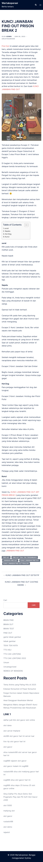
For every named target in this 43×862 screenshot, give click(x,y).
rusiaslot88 (8, 821)
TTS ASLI (7, 650)
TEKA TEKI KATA (10, 645)
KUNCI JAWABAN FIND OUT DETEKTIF (22, 575)
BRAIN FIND (8, 620)
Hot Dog (8, 234)
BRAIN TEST (8, 628)
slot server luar (24, 752)
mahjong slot (9, 811)
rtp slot (10, 741)
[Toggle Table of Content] (25, 225)
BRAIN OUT (8, 624)
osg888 (25, 766)
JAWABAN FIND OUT (15, 550)
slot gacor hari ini (17, 736)
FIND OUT (6, 557)
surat (6, 228)
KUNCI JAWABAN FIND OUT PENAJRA (16, 563)
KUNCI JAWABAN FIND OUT (29, 560)
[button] (36, 5)
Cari (5, 600)
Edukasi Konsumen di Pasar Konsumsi (19, 689)
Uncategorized (8, 39)
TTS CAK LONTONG (12, 654)
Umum (6, 662)
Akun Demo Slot (25, 794)
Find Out (5, 46)
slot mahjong (23, 771)
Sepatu (7, 231)
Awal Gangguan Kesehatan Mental (18, 700)
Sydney (28, 858)
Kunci (7, 237)
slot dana (7, 725)
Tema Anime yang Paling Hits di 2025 (19, 684)
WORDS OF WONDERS (13, 671)
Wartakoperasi (10, 3)
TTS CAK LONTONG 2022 (14, 658)
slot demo (7, 827)
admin (9, 36)
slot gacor (21, 720)
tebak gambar (9, 641)
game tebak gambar (12, 637)
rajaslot (14, 761)
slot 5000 (7, 805)
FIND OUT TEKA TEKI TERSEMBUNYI (25, 557)
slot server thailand (11, 731)
